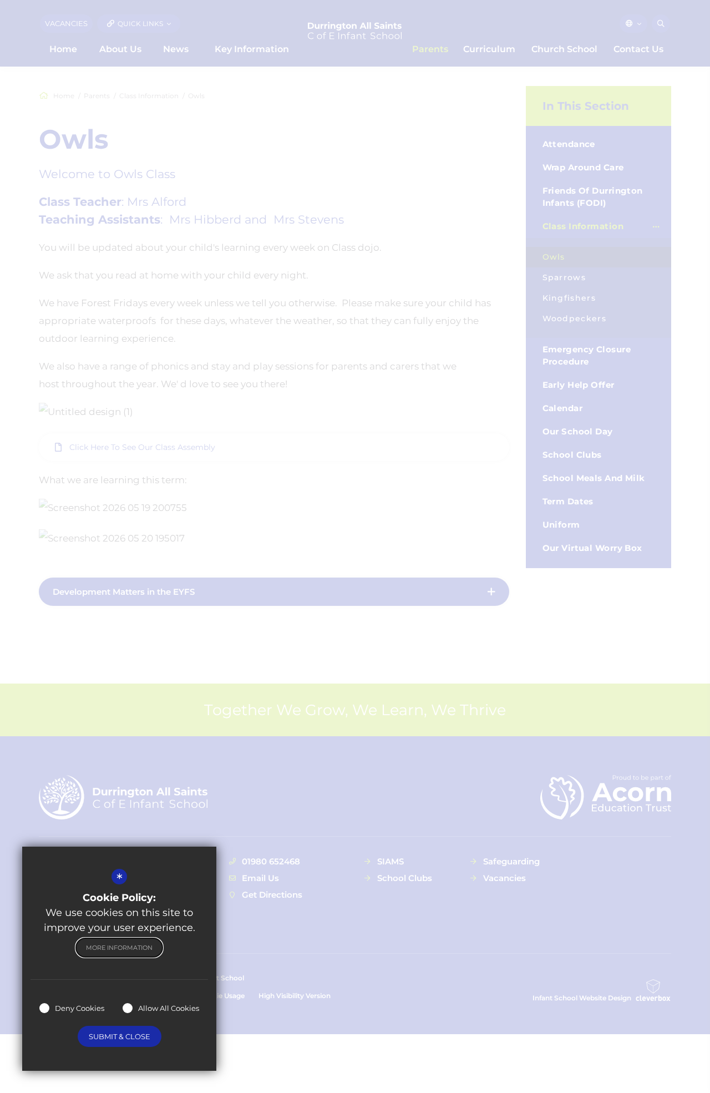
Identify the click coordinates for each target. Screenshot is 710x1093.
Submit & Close (119, 1036)
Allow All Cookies (168, 1008)
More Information (119, 948)
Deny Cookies (79, 1008)
